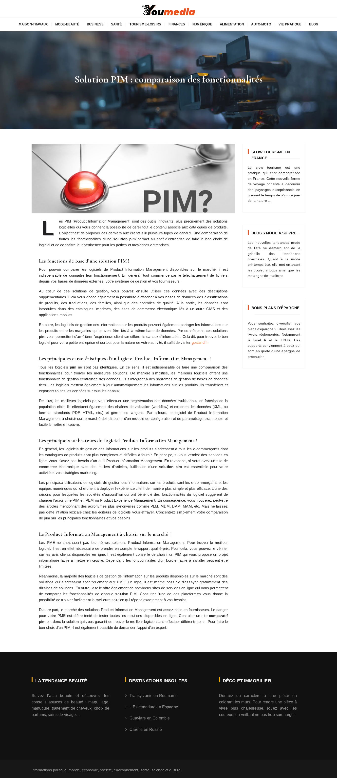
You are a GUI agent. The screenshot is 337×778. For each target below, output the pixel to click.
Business (95, 24)
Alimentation (232, 24)
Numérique (202, 24)
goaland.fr (200, 342)
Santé (116, 24)
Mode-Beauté (67, 24)
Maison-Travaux (33, 24)
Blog (313, 24)
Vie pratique (290, 24)
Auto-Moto (261, 24)
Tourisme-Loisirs (145, 24)
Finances (176, 24)
